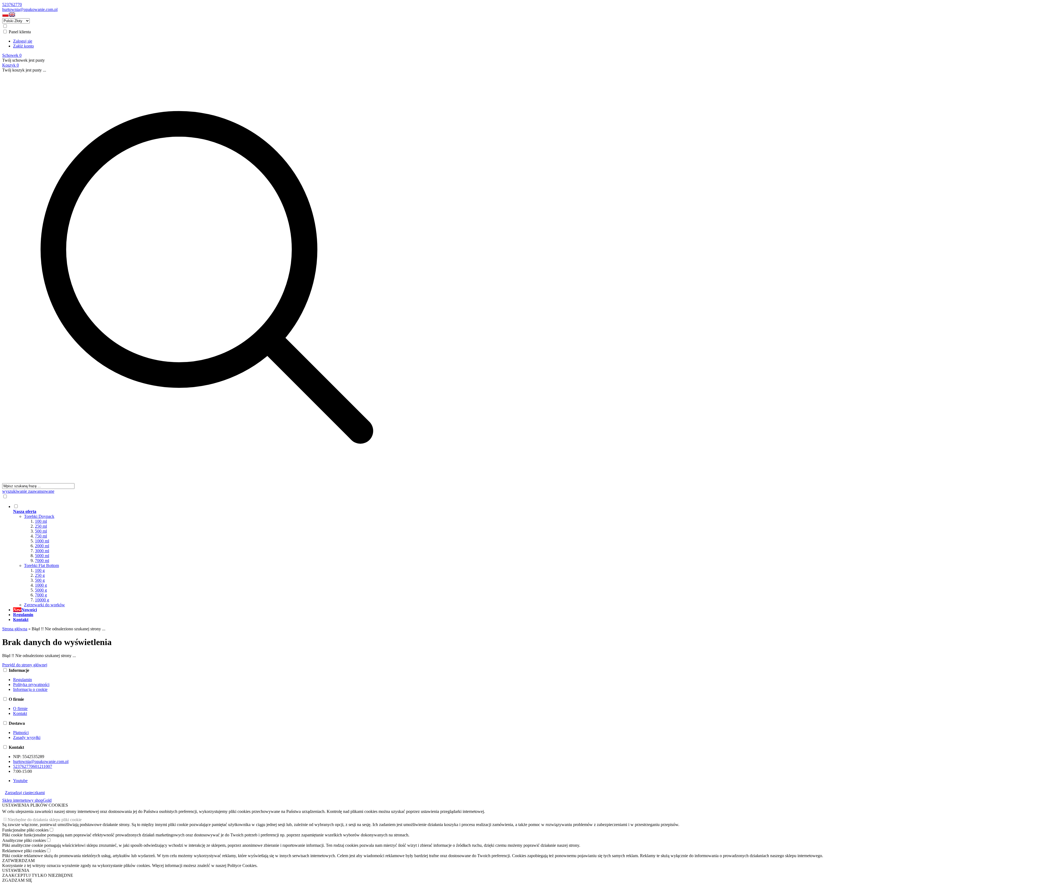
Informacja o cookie (30, 689)
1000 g (41, 585)
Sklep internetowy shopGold (27, 800)
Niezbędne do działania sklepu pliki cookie (45, 819)
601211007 (42, 766)
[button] (5, 15)
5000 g (41, 590)
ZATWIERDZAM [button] (18, 860)
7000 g (41, 595)
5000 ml (42, 555)
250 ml (41, 526)
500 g (40, 580)
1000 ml (42, 541)
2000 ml (42, 546)
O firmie (20, 708)
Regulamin (22, 679)
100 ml (41, 521)
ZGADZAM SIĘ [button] (17, 880)
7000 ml (42, 560)
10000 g (42, 600)
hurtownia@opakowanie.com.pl (30, 9)
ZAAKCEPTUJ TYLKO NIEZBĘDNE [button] (37, 875)
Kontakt (20, 713)
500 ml (41, 531)
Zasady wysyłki (26, 737)
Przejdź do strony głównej (24, 665)
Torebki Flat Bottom (41, 565)
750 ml (41, 536)
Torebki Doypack (39, 516)
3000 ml (42, 550)
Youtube (20, 780)
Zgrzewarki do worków (44, 604)
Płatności (21, 732)
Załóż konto (23, 46)
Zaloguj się (22, 41)
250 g (40, 575)
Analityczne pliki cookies (24, 840)
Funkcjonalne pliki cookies (25, 830)
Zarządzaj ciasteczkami (25, 792)
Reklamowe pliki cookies (24, 850)
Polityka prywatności (31, 684)
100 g (40, 570)
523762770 (12, 4)
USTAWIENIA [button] (15, 870)
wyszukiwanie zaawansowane (28, 491)
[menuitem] (212, 555)
